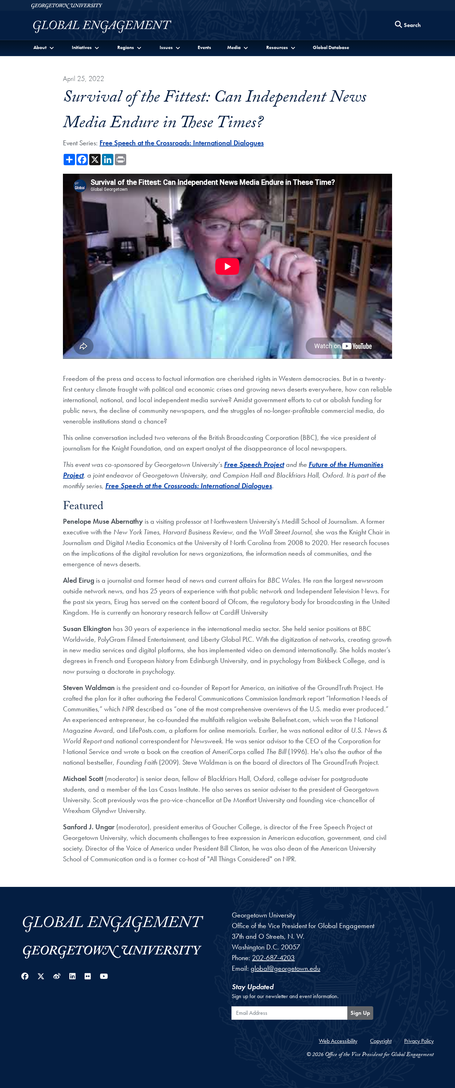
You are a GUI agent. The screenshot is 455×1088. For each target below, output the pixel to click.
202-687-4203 (273, 957)
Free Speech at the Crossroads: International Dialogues (182, 142)
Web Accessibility (338, 1041)
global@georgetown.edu (285, 968)
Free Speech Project (254, 464)
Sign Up (360, 1013)
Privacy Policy (419, 1041)
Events (204, 47)
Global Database (331, 47)
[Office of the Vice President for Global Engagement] (109, 27)
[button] (44, 47)
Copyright (380, 1041)
